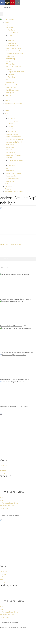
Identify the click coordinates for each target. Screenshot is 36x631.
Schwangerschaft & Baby (14, 53)
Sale (7, 80)
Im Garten (9, 61)
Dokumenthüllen (12, 46)
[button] (1, 14)
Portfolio (8, 95)
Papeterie (9, 27)
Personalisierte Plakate (13, 85)
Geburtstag (10, 56)
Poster (10, 35)
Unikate (9, 69)
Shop (6, 25)
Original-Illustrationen (16, 72)
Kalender (11, 40)
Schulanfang (10, 59)
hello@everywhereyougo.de (14, 456)
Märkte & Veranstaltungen (14, 103)
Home (7, 22)
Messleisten (12, 43)
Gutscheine (10, 82)
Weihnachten (11, 64)
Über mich (8, 98)
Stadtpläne (10, 93)
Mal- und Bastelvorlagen (14, 51)
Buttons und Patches (13, 48)
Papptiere (11, 77)
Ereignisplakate (11, 87)
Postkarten (12, 30)
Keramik (11, 74)
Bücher (10, 38)
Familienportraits (12, 90)
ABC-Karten (14, 32)
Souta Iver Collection (13, 67)
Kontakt (8, 100)
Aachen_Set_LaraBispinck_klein (11, 243)
